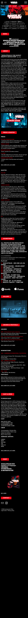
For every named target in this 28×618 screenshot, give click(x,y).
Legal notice (4, 510)
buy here (3, 493)
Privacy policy (11, 510)
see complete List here (8, 450)
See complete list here (8, 164)
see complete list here (8, 345)
